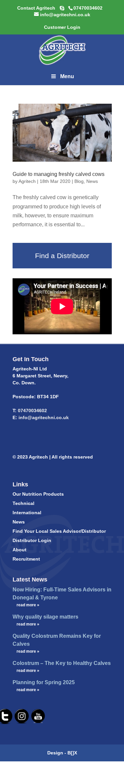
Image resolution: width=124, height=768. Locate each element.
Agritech (27, 181)
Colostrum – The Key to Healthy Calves (62, 663)
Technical (23, 503)
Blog (79, 181)
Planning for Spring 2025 (44, 682)
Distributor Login (32, 540)
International (27, 512)
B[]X (72, 752)
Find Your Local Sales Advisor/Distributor (59, 531)
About (19, 549)
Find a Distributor (62, 255)
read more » (28, 605)
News (92, 181)
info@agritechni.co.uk (43, 417)
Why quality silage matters (45, 617)
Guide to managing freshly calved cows (58, 174)
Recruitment (26, 559)
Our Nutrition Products (38, 494)
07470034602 (32, 410)
